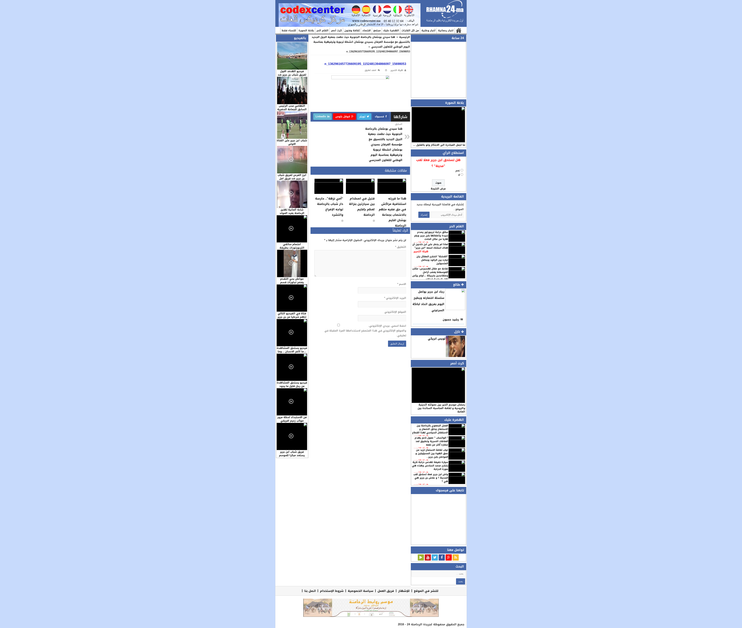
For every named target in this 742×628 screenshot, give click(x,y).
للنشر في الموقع (426, 590)
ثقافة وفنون (352, 30)
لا (459, 174)
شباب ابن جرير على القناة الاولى (292, 142)
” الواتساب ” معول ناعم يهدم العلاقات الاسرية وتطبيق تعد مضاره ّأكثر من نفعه (431, 441)
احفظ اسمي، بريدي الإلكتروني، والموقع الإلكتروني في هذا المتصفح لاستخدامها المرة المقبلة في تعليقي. (365, 330)
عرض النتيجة (438, 188)
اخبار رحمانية (446, 30)
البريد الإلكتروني (395, 298)
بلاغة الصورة (306, 30)
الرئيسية (458, 31)
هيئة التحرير (421, 251)
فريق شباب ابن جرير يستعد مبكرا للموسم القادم (292, 455)
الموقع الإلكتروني (395, 311)
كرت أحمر (336, 30)
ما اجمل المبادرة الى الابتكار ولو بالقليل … (439, 144)
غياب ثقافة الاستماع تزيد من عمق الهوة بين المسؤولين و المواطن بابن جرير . (431, 453)
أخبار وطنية (428, 30)
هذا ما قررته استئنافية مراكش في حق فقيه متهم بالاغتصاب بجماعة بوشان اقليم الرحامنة (392, 212)
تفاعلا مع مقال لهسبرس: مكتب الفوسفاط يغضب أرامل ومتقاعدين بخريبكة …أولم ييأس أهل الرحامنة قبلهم (430, 274)
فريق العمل (386, 590)
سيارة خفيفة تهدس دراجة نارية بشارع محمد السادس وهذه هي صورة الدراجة (430, 465)
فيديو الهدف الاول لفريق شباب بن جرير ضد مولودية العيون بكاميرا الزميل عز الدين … (292, 76)
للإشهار (404, 590)
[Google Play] (421, 557)
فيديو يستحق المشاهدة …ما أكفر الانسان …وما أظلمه (292, 351)
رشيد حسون (451, 319)
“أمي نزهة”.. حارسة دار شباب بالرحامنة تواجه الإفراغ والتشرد (329, 206)
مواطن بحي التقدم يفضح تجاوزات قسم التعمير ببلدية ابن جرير (291, 282)
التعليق (400, 247)
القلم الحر (322, 30)
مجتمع (377, 30)
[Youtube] (428, 557)
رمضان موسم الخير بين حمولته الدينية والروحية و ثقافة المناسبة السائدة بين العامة (441, 408)
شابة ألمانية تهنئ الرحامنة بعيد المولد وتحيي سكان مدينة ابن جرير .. (292, 214)
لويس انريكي (436, 338)
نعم (457, 170)
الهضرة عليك (391, 30)
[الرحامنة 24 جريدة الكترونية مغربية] (444, 11)
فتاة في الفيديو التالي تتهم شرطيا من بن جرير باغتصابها (291, 317)
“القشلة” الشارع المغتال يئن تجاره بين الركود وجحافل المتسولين (432, 260)
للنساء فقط (289, 30)
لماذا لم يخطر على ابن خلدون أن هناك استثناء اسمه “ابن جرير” (430, 246)
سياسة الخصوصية (360, 590)
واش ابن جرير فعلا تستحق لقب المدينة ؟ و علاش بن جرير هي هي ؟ (430, 477)
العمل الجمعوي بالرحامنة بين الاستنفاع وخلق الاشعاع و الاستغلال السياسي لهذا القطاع (430, 429)
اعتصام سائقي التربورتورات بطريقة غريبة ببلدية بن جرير (292, 248)
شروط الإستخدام (332, 590)
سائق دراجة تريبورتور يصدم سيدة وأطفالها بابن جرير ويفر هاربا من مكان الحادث (431, 235)
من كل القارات (410, 30)
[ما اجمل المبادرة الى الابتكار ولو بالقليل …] (438, 124)
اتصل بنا (310, 590)
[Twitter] (435, 557)
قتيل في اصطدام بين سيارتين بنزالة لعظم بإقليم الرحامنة (362, 206)
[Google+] (449, 557)
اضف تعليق (370, 70)
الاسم (401, 284)
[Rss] (456, 557)
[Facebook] (442, 557)
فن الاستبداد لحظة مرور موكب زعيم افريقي (292, 419)
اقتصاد (366, 30)
